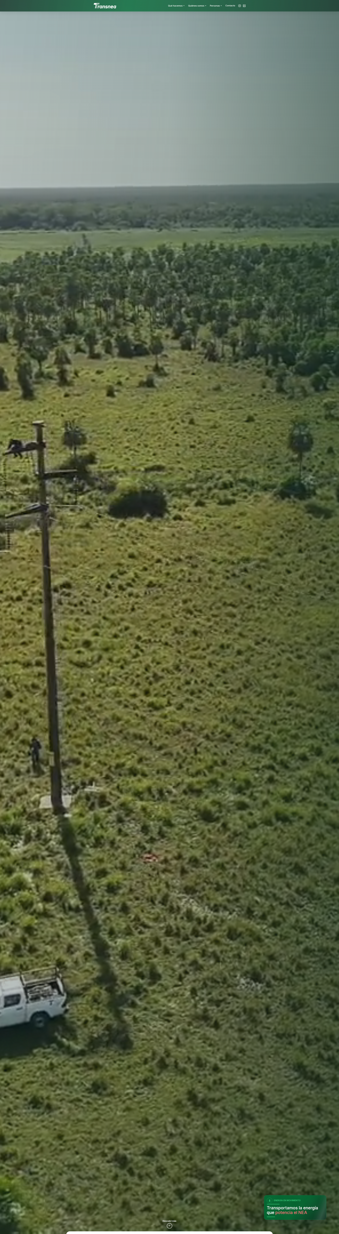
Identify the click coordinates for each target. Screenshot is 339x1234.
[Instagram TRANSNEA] (239, 5)
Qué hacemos (175, 5)
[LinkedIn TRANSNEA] (244, 5)
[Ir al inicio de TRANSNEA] (105, 6)
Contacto (230, 5)
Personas (215, 5)
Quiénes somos (196, 5)
